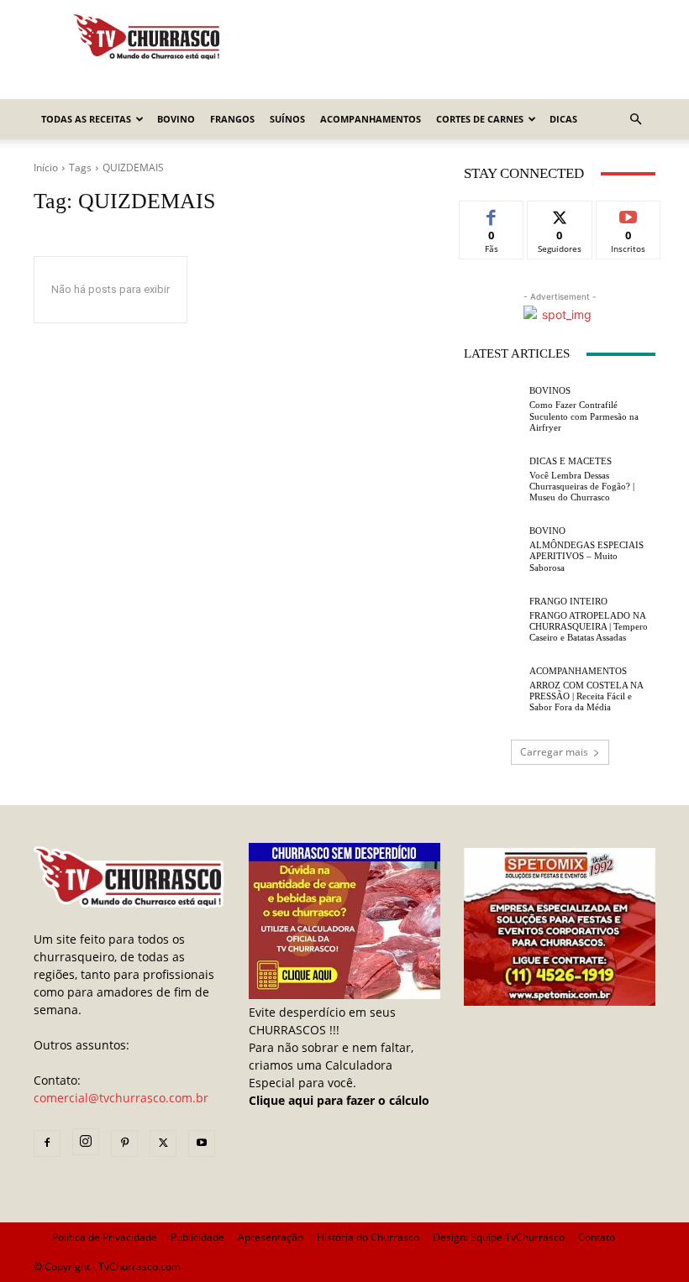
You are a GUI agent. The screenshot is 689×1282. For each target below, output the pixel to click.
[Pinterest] (124, 1143)
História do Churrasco (368, 1237)
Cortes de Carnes (479, 119)
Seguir (560, 213)
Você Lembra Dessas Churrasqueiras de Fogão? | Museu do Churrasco (581, 486)
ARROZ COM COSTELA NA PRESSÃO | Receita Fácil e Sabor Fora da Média (586, 696)
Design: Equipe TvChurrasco (499, 1237)
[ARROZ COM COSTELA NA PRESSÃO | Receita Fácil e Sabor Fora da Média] (492, 690)
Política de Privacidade (104, 1237)
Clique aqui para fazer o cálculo (339, 1100)
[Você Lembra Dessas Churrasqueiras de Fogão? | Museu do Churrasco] (492, 479)
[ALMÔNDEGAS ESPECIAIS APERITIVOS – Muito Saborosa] (492, 549)
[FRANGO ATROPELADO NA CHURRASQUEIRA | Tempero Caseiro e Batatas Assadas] (492, 619)
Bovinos (550, 390)
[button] (635, 120)
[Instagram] (85, 1141)
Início (46, 167)
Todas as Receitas (86, 119)
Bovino (176, 119)
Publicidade (197, 1237)
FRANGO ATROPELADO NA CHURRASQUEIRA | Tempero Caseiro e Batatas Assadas (588, 626)
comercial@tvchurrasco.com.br (121, 1098)
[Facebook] (47, 1143)
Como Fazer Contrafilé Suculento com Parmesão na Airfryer (584, 416)
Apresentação (270, 1237)
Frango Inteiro (568, 601)
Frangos (232, 119)
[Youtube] (201, 1143)
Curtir (492, 213)
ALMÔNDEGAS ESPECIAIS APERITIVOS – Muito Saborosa (586, 556)
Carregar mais (554, 752)
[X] (163, 1143)
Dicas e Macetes (570, 461)
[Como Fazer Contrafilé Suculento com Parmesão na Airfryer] (492, 409)
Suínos (287, 119)
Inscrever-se (628, 220)
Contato (596, 1237)
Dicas (563, 119)
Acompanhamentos (370, 119)
